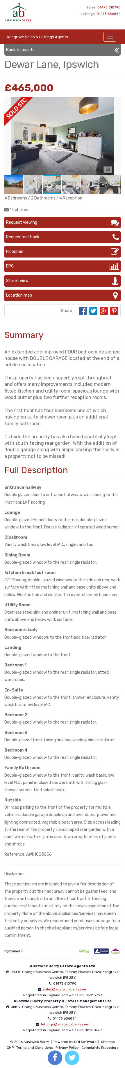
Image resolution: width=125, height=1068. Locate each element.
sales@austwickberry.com (65, 989)
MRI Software (85, 1042)
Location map (19, 295)
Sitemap (108, 1042)
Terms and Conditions (34, 1048)
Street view (17, 280)
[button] (115, 102)
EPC (10, 266)
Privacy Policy (67, 1048)
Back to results (20, 49)
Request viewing (21, 222)
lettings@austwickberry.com (65, 1024)
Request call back (22, 236)
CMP (10, 1048)
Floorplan (14, 251)
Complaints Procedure (100, 1048)
